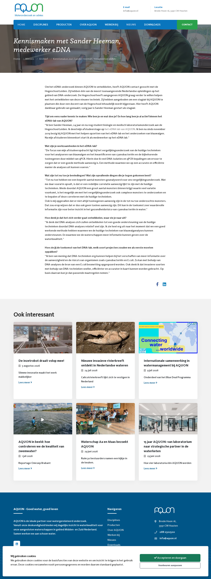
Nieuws (29, 58)
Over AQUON (88, 24)
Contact (187, 24)
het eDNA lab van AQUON (120, 129)
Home (17, 58)
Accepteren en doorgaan (171, 557)
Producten (64, 24)
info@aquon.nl (130, 10)
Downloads (113, 544)
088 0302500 (167, 532)
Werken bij (111, 24)
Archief (43, 58)
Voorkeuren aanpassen (170, 565)
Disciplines (40, 24)
